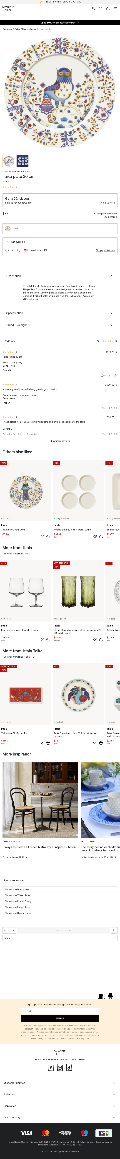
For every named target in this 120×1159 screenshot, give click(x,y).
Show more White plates (17, 895)
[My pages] (93, 8)
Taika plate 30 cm (45, 29)
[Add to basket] (48, 536)
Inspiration (10, 1105)
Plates (17, 29)
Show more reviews (60, 441)
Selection (9, 1094)
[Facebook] (50, 1067)
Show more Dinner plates (18, 913)
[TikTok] (69, 1067)
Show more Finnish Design (18, 901)
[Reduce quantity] (4, 930)
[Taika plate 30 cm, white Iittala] (60, 92)
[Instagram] (60, 1067)
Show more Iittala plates (17, 889)
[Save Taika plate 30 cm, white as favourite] (114, 930)
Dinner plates (28, 29)
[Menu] (115, 8)
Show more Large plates (17, 907)
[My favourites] (100, 8)
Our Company (12, 1117)
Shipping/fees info (105, 250)
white (7, 938)
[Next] (114, 93)
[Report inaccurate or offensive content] (115, 375)
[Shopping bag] (108, 8)
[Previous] (5, 93)
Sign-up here (108, 202)
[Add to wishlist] (42, 537)
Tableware (7, 29)
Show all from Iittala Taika (17, 656)
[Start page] (8, 8)
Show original (33, 434)
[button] (9, 187)
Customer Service (14, 1082)
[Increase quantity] (13, 930)
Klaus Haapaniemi (11, 171)
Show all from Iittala (13, 553)
